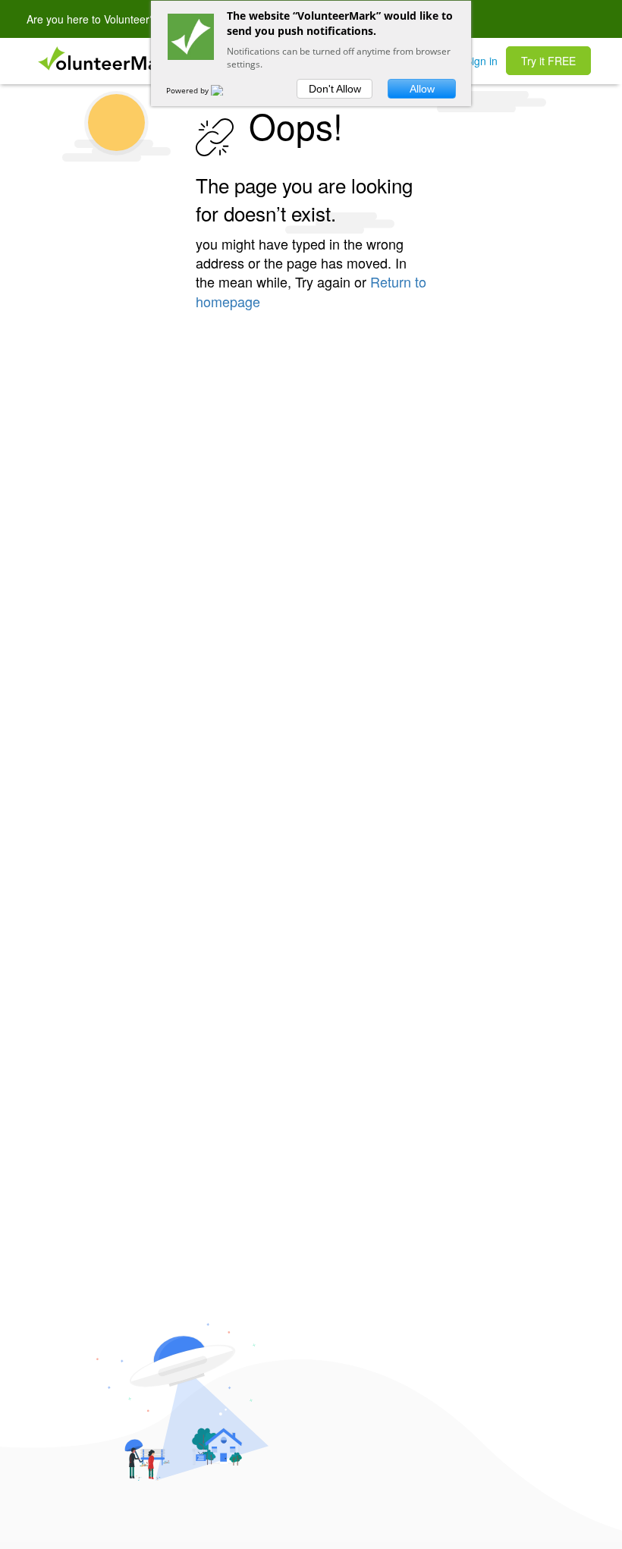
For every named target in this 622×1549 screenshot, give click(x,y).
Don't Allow (335, 89)
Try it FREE (548, 60)
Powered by (188, 90)
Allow (422, 89)
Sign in (481, 60)
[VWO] (226, 90)
